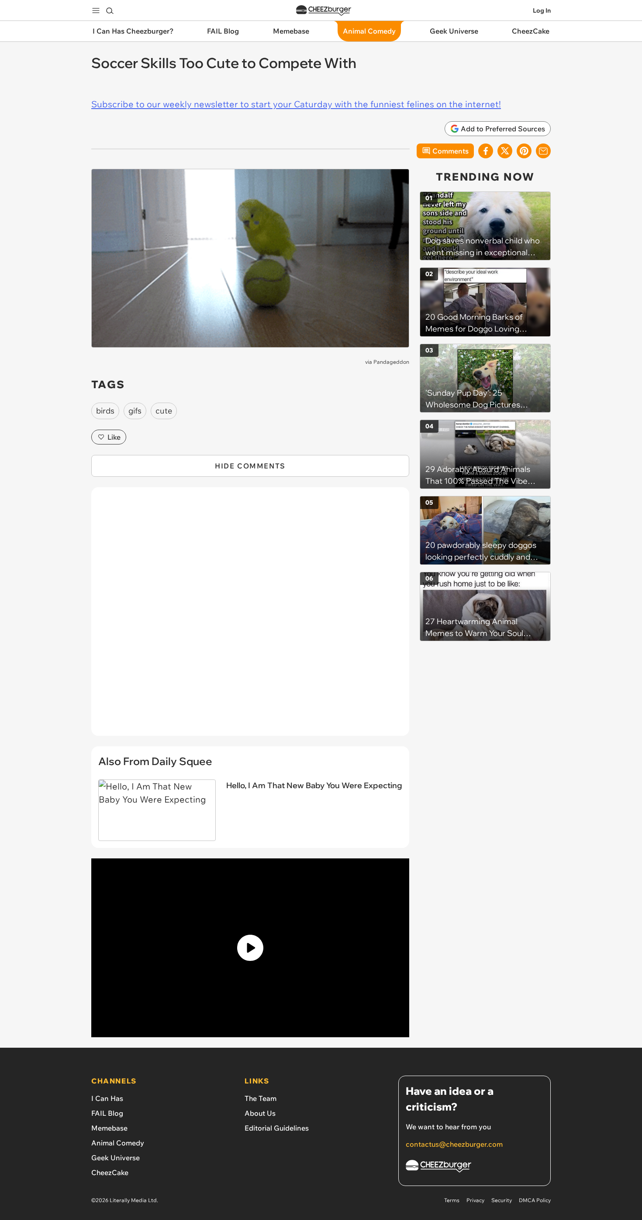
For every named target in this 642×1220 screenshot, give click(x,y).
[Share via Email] (543, 151)
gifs (135, 411)
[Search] (109, 10)
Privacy (475, 1200)
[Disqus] (250, 616)
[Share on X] (504, 151)
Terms (451, 1200)
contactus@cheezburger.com (454, 1144)
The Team (260, 1098)
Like (114, 437)
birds (105, 411)
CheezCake (109, 1172)
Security (501, 1200)
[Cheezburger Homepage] (323, 10)
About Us (260, 1113)
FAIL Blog (107, 1113)
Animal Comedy (117, 1142)
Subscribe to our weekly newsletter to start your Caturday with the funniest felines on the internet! (296, 104)
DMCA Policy (535, 1200)
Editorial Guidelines (277, 1128)
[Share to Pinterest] (524, 151)
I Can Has (107, 1098)
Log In (542, 10)
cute (163, 411)
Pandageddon (391, 362)
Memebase (109, 1128)
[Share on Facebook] (485, 151)
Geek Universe (115, 1157)
